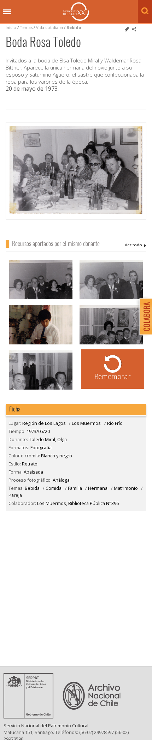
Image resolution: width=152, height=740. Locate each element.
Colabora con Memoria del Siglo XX (144, 316)
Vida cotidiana (50, 27)
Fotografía (41, 447)
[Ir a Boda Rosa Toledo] (40, 298)
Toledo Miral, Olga (135, 245)
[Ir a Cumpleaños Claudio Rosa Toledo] (40, 343)
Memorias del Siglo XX (76, 11)
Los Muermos (86, 423)
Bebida (73, 27)
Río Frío (115, 423)
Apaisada (33, 472)
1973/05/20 (38, 431)
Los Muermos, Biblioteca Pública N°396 (78, 503)
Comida (54, 488)
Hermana (97, 488)
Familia (75, 488)
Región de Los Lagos (44, 423)
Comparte (134, 29)
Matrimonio (126, 488)
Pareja (15, 495)
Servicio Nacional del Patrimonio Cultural (46, 725)
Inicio (11, 27)
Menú (7, 12)
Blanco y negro (56, 455)
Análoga (61, 480)
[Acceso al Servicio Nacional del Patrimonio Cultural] (31, 716)
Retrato (29, 464)
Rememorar (112, 376)
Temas (26, 27)
